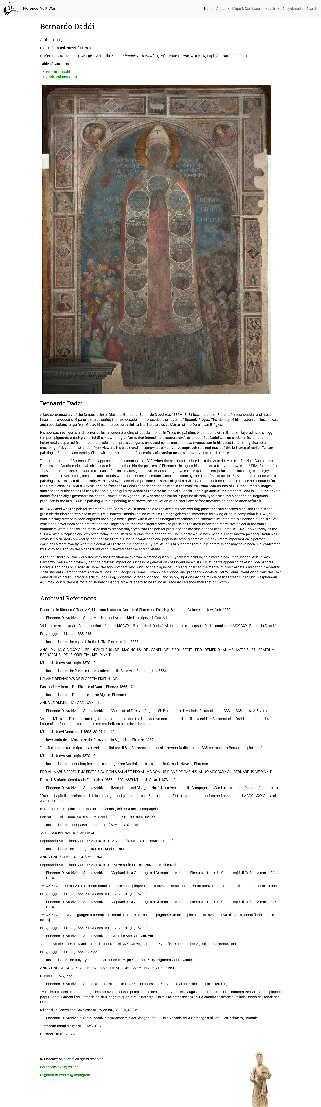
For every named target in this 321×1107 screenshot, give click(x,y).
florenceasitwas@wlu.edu (60, 1067)
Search (311, 9)
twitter (64, 1075)
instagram (81, 1075)
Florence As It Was (39, 8)
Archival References (63, 76)
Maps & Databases (246, 9)
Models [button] (270, 9)
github (49, 1075)
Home (208, 9)
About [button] (221, 9)
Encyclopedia (292, 9)
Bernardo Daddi (59, 71)
